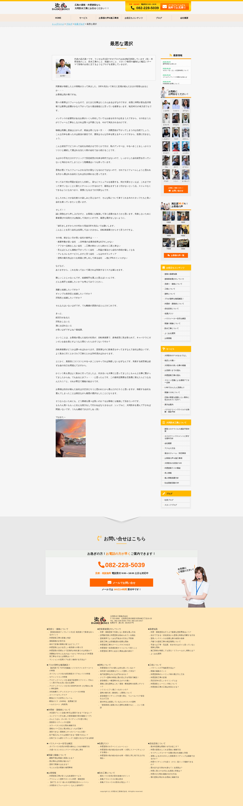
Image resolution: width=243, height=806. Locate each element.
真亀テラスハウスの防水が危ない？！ (115, 782)
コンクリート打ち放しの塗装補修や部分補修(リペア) (70, 716)
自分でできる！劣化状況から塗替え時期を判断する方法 (173, 635)
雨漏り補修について (172, 323)
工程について (170, 289)
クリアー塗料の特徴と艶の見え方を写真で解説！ (119, 677)
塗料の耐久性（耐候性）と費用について (116, 693)
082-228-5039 (147, 8)
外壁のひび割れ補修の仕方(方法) (164, 774)
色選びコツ (169, 314)
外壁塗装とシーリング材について (164, 684)
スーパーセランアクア (58, 695)
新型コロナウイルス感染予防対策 (177, 430)
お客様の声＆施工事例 (173, 458)
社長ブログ (169, 500)
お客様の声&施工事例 (108, 18)
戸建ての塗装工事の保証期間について (166, 641)
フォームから (177, 6)
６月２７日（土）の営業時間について (176, 69)
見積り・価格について (173, 284)
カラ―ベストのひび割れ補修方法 (62, 725)
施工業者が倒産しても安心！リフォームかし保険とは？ (173, 650)
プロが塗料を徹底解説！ (174, 299)
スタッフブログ (171, 505)
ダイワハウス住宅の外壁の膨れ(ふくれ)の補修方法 (69, 746)
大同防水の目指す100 (173, 463)
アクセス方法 (170, 448)
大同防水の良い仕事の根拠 (175, 365)
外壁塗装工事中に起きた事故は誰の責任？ (117, 651)
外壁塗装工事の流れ (172, 375)
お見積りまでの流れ (172, 370)
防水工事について (172, 328)
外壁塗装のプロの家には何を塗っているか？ (117, 668)
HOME (58, 18)
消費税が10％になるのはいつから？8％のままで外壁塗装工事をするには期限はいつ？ (71, 655)
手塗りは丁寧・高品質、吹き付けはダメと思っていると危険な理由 (173, 646)
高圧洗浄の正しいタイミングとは (164, 681)
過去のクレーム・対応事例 (175, 453)
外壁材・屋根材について (174, 304)
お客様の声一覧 (177, 255)
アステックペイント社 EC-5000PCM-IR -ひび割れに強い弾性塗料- (71, 687)
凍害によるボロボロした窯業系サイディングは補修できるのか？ (173, 757)
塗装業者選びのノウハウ (174, 279)
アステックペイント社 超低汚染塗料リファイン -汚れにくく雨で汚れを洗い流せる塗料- (71, 681)
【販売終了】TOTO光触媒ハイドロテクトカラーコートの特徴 (71, 669)
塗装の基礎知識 (171, 274)
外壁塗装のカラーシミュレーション (114, 746)
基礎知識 (153, 629)
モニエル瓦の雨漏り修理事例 (60, 767)
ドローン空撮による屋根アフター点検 (177, 381)
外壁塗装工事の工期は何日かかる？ (165, 687)
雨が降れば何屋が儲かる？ (60, 761)
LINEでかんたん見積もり (175, 387)
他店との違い (170, 360)
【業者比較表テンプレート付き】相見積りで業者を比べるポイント (71, 633)
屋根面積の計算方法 (57, 641)
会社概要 (184, 18)
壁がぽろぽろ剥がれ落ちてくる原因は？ (167, 768)
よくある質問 (170, 333)
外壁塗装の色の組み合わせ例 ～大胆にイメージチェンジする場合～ (122, 751)
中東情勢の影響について (171, 83)
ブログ (159, 18)
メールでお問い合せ (124, 582)
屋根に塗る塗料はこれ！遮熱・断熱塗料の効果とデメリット (122, 685)
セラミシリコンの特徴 (58, 677)
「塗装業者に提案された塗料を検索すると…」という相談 (122, 706)
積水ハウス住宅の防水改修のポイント (115, 776)
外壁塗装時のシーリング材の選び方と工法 (167, 674)
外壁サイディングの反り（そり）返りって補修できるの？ (172, 763)
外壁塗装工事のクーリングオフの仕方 (115, 645)
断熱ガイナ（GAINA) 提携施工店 (63, 701)
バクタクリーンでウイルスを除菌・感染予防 (177, 410)
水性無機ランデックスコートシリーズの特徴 (67, 692)
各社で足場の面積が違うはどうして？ (64, 644)
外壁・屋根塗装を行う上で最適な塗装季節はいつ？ (171, 632)
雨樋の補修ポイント (159, 671)
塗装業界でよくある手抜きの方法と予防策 (117, 638)
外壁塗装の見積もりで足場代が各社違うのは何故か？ (70, 650)
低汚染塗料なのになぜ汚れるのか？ (114, 674)
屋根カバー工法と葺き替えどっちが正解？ (66, 729)
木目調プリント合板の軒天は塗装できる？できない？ (70, 713)
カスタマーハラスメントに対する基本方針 (177, 437)
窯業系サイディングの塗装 (60, 722)
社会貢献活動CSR (172, 483)
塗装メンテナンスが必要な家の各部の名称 (167, 638)
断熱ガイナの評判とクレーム (60, 698)
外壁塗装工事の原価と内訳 (60, 638)
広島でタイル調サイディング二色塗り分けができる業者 (71, 738)
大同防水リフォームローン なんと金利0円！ (67, 785)
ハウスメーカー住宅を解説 (175, 318)
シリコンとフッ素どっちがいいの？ (114, 690)
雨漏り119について (172, 392)
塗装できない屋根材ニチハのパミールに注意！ (68, 732)
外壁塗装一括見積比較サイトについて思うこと (118, 648)
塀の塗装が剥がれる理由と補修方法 (165, 777)
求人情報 (168, 473)
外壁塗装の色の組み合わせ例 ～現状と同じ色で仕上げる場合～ (122, 756)
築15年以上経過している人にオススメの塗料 (118, 702)
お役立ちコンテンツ (134, 18)
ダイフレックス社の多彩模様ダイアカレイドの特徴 (69, 674)
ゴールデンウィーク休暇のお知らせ (175, 76)
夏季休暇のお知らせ (169, 63)
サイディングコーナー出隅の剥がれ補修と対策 (169, 753)
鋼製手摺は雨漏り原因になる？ (61, 758)
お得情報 (168, 338)
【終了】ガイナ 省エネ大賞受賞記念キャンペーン (69, 782)
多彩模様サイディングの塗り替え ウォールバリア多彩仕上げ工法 (122, 697)
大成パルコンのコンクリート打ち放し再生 (66, 750)
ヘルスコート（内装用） (59, 704)
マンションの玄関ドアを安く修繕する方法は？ (68, 659)
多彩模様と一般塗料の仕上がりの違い (115, 681)
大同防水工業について (176, 423)
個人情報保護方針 (172, 478)
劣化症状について (172, 309)
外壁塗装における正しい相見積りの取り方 (66, 647)
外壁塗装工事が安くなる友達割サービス (65, 776)
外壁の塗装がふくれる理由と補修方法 (166, 750)
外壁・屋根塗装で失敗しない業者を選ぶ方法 (117, 632)
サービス (83, 18)
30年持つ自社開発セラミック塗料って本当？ (118, 671)
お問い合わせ (176, 189)
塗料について (170, 294)
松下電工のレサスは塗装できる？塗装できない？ (68, 735)
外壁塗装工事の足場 (159, 677)
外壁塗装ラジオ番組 (172, 468)
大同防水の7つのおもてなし (176, 355)
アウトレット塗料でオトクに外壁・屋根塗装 (67, 779)
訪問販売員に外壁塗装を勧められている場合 (117, 635)
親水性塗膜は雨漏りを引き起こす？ (165, 746)
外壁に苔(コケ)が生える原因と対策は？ (166, 771)
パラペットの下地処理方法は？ (163, 668)
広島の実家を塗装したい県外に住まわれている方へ (177, 398)
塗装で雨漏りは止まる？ (59, 764)
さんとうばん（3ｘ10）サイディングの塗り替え (68, 719)
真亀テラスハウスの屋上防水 (111, 779)
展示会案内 (169, 405)
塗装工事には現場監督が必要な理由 (114, 641)
